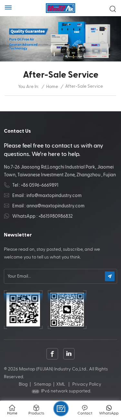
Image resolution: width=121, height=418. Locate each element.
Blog (23, 384)
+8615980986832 (55, 216)
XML (60, 384)
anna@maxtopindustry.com (55, 206)
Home (52, 86)
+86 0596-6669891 (39, 185)
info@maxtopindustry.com (54, 195)
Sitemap (42, 384)
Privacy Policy (86, 384)
